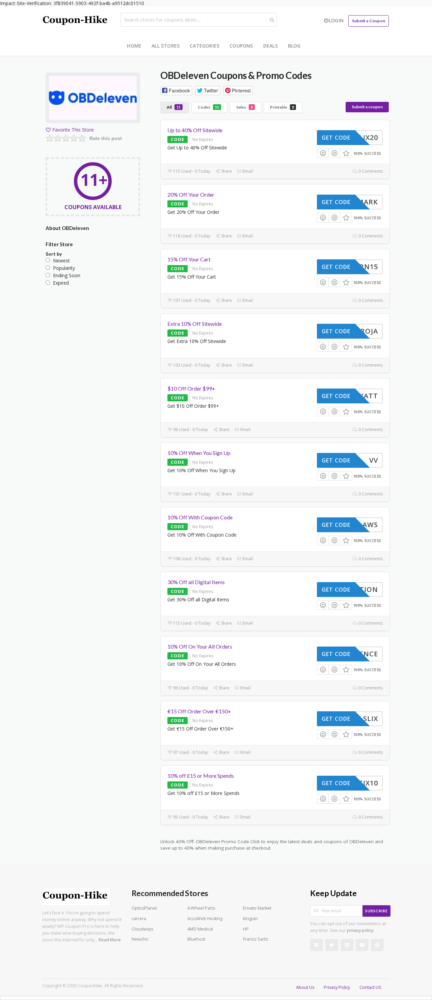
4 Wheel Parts (201, 908)
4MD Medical (200, 929)
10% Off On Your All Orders (199, 646)
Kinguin (250, 918)
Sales (244, 107)
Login (336, 20)
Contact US (370, 987)
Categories (204, 45)
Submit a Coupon (368, 20)
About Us (305, 987)
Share (226, 171)
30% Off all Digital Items (196, 582)
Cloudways (142, 929)
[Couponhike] (76, 21)
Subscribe (376, 911)
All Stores (166, 45)
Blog (294, 45)
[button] (176, 90)
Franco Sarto (255, 939)
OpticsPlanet (144, 908)
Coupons (241, 45)
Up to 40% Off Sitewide (194, 130)
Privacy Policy (337, 987)
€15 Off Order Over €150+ (199, 711)
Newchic (140, 939)
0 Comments (370, 171)
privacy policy (360, 930)
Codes (208, 107)
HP (246, 929)
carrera (139, 918)
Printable (282, 107)
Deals (270, 45)
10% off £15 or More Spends (200, 775)
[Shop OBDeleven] (93, 99)
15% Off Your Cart (189, 259)
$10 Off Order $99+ (191, 388)
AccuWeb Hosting (204, 918)
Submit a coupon (367, 106)
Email (247, 171)
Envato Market (257, 908)
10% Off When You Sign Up (199, 453)
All (174, 107)
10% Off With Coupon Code (200, 517)
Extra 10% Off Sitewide (194, 323)
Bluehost (196, 939)
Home (134, 45)
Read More (110, 940)
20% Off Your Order (190, 194)
